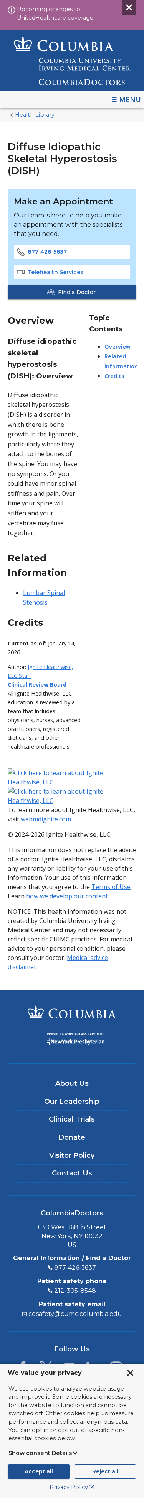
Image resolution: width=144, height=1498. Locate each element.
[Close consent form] (130, 1373)
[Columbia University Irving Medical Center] (72, 1013)
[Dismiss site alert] (129, 7)
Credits (114, 376)
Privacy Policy (69, 1487)
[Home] (72, 61)
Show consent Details (40, 1453)
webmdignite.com (46, 819)
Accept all (39, 1471)
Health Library (35, 114)
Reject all (105, 1471)
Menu (130, 99)
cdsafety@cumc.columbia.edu (75, 1313)
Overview (117, 346)
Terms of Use (111, 887)
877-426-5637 (47, 251)
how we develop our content (67, 896)
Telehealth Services (55, 272)
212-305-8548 (75, 1290)
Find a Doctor (77, 292)
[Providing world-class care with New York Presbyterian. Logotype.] (72, 1040)
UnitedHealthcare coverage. (55, 17)
